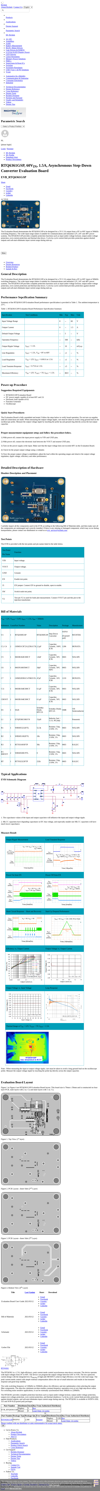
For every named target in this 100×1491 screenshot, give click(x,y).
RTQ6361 (5, 1368)
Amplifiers (10, 41)
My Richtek (10, 35)
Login (3, 149)
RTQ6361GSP (7, 1420)
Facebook (9, 189)
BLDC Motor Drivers (14, 48)
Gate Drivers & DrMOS (15, 50)
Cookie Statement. (54, 1485)
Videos (8, 102)
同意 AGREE (96, 1482)
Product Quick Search (19, 1445)
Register (10, 149)
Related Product (12, 267)
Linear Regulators (13, 57)
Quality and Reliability (14, 100)
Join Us (14, 1437)
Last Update (30, 1292)
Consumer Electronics (14, 80)
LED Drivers (11, 54)
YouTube (14, 1474)
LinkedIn (14, 1476)
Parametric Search (13, 31)
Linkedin (9, 195)
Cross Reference (12, 91)
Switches (9, 65)
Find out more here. (16, 1488)
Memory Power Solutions (16, 59)
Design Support (12, 26)
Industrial (9, 83)
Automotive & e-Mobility (15, 76)
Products (9, 17)
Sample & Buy (11, 269)
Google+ (9, 191)
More (3, 253)
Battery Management (14, 46)
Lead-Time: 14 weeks (41, 1411)
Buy (34, 1408)
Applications (11, 22)
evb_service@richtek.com (57, 530)
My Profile (10, 155)
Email (8, 186)
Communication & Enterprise (17, 78)
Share (3, 182)
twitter (8, 193)
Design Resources (13, 264)
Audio (8, 43)
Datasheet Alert (12, 157)
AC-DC (9, 39)
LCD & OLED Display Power (18, 52)
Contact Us (18, 7)
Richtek (4, 5)
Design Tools (11, 93)
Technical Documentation (16, 87)
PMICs (8, 61)
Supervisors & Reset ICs (15, 63)
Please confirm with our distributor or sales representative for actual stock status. (31, 1423)
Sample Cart (15, 1467)
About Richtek (6, 7)
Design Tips (10, 104)
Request (39, 1420)
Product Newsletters (13, 159)
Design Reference (13, 89)
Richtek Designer (12, 96)
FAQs (13, 1469)
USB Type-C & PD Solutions (17, 70)
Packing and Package (14, 98)
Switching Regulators (14, 68)
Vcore (8, 72)
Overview (10, 262)
